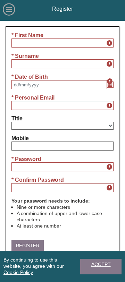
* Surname (25, 56)
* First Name (27, 35)
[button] (27, 246)
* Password (26, 159)
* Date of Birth (29, 77)
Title (17, 118)
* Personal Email (33, 98)
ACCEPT (101, 264)
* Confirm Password (37, 180)
